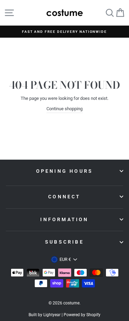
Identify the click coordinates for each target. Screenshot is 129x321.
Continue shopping (64, 108)
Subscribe (64, 242)
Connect (64, 196)
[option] (64, 31)
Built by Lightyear (45, 314)
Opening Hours (64, 171)
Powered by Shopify (82, 314)
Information (64, 219)
